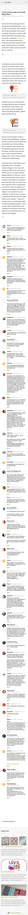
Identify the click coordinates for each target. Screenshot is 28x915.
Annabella (10, 276)
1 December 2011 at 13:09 (13, 472)
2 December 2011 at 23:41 (18, 711)
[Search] (26, 2)
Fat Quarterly (20, 38)
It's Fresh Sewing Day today (8, 871)
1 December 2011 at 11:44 (19, 410)
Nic (8, 288)
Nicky (8, 534)
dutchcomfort (11, 339)
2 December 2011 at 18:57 (15, 703)
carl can (9, 751)
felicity (9, 225)
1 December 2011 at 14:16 (16, 497)
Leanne (9, 673)
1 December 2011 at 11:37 (16, 397)
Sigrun (9, 584)
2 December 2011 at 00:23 (13, 643)
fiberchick (10, 711)
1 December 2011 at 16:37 (17, 560)
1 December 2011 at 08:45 (19, 317)
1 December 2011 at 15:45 (16, 534)
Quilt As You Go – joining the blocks (9, 897)
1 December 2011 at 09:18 (13, 341)
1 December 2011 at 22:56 (13, 626)
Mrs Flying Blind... (12, 508)
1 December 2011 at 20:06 (18, 612)
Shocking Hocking (12, 641)
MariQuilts (10, 652)
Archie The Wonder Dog (14, 471)
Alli (8, 703)
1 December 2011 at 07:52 (18, 256)
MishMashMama (11, 784)
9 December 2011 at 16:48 (13, 770)
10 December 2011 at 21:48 (13, 785)
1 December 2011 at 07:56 (18, 276)
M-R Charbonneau (12, 735)
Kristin (9, 560)
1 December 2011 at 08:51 (18, 330)
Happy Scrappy (11, 769)
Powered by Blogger (14, 913)
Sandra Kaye (10, 690)
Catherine (10, 433)
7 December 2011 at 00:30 (17, 719)
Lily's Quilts (7, 2)
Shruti (8, 236)
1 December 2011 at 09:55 (17, 351)
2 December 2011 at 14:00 (17, 673)
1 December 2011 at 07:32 (17, 225)
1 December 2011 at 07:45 (16, 246)
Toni (8, 487)
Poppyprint (10, 317)
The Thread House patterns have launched (11, 846)
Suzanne (9, 373)
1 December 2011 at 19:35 (18, 595)
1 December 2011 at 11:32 (18, 373)
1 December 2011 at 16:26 (13, 550)
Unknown (9, 256)
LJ (7, 570)
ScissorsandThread (12, 300)
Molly (8, 397)
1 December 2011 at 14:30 (13, 509)
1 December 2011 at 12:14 (18, 433)
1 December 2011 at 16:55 (14, 570)
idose (8, 497)
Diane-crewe (10, 521)
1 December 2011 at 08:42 (13, 301)
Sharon (9, 719)
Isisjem (9, 351)
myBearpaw (10, 410)
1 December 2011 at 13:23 (15, 487)
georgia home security (13, 764)
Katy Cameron (11, 624)
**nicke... (9, 330)
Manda (9, 246)
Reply (8, 232)
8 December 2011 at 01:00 (13, 736)
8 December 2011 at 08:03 (17, 750)
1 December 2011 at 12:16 (18, 451)
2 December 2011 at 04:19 (19, 652)
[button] (3, 19)
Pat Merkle (10, 462)
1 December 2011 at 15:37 (13, 522)
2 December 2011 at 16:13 (13, 692)
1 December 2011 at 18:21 (16, 584)
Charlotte (9, 595)
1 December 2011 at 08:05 (15, 288)
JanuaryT (9, 613)
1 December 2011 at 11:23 (18, 363)
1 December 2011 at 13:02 (19, 462)
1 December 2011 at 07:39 (16, 235)
